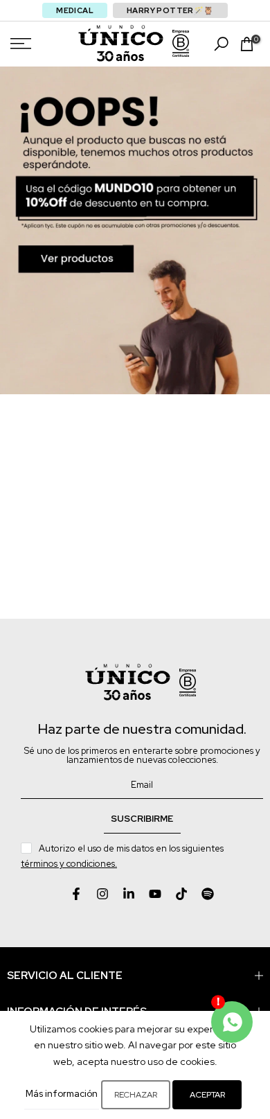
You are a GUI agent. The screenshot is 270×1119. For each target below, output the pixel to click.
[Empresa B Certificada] (180, 43)
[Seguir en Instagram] (102, 893)
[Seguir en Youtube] (155, 893)
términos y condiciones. (69, 864)
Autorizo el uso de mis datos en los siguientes (123, 856)
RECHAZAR (135, 1094)
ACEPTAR (207, 1094)
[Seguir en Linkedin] (129, 893)
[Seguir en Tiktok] (181, 893)
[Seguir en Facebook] (76, 893)
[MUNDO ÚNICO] (120, 43)
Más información (62, 1094)
